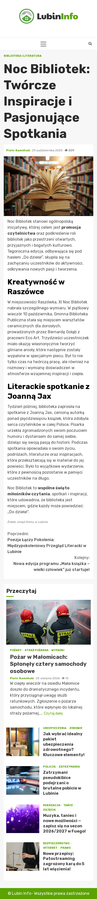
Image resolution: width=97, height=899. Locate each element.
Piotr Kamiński (18, 150)
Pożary (16, 650)
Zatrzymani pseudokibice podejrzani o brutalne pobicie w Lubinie (22, 780)
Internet (50, 847)
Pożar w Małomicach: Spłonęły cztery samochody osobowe (48, 622)
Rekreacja (52, 805)
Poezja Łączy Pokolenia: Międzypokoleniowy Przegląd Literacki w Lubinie (46, 542)
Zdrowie (75, 728)
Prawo (65, 847)
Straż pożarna (37, 650)
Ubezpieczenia (55, 728)
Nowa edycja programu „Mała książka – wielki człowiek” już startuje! (51, 563)
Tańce (68, 805)
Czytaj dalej (53, 713)
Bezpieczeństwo (56, 843)
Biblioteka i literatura (23, 56)
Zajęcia (49, 809)
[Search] (90, 44)
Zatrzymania (69, 766)
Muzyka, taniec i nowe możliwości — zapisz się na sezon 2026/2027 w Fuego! (22, 818)
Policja (49, 766)
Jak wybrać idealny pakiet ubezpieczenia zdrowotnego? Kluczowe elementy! (22, 742)
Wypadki (57, 650)
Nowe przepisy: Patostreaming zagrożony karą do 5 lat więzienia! (22, 856)
